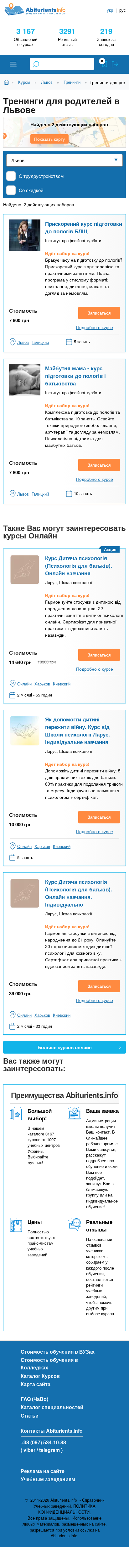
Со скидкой (31, 190)
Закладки (104, 64)
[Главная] (39, 9)
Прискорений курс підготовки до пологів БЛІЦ (83, 227)
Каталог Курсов (40, 1375)
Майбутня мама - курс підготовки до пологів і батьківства (75, 375)
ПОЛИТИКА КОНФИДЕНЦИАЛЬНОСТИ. (66, 1509)
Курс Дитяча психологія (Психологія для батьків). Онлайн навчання (78, 565)
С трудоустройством (41, 176)
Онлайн (24, 684)
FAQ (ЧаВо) (34, 1398)
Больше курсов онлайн (65, 1047)
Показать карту (49, 139)
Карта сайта (35, 1384)
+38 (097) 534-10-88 (43, 1442)
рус (122, 10)
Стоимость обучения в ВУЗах (58, 1351)
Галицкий (40, 342)
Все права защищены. (49, 1518)
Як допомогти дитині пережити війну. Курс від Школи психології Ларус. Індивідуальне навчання (77, 730)
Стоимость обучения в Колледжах (49, 1363)
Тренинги (72, 82)
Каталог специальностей (52, 1407)
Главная (7, 82)
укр (110, 10)
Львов (47, 82)
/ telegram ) (50, 1449)
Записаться (99, 313)
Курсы (24, 82)
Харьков (42, 684)
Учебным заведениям (48, 1479)
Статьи (30, 1415)
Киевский (61, 684)
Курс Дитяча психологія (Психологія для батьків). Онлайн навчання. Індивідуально (78, 893)
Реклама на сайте (42, 1471)
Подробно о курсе (94, 327)
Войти (115, 64)
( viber (28, 1449)
